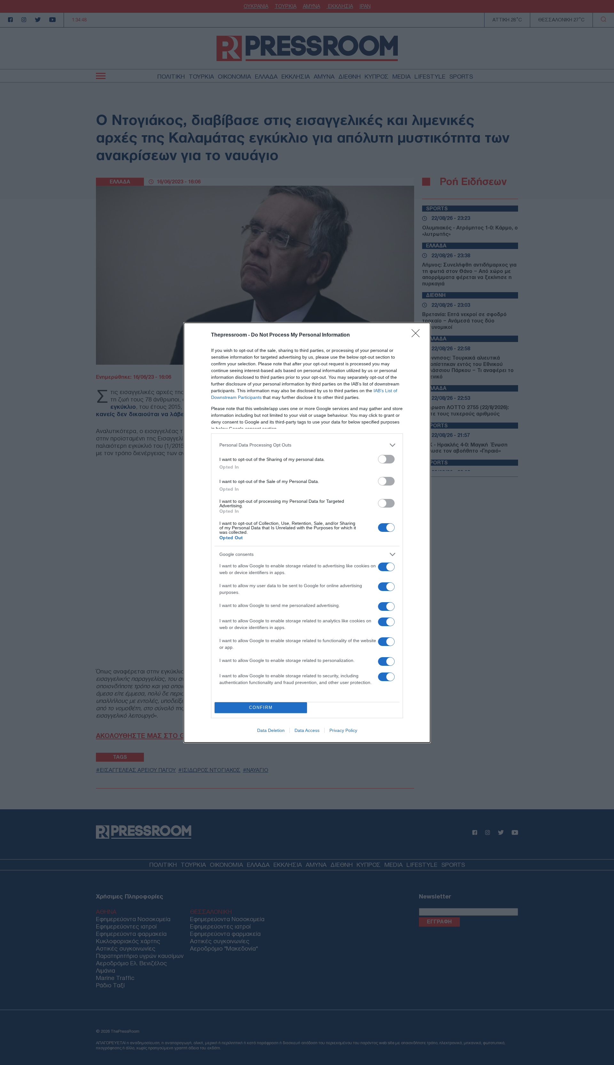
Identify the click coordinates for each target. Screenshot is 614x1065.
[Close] (418, 335)
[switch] (386, 459)
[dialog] (307, 532)
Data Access (307, 730)
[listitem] (307, 445)
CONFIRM (261, 707)
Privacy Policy (343, 730)
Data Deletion (271, 730)
